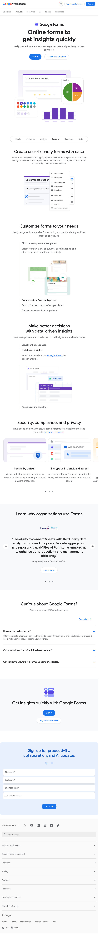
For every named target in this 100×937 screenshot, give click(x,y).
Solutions (7, 12)
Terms (14, 925)
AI (40, 12)
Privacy (4, 925)
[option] (18, 139)
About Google (25, 925)
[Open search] (61, 4)
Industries (31, 12)
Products (19, 12)
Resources (59, 12)
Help (54, 925)
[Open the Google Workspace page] (14, 3)
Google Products (42, 925)
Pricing (48, 12)
